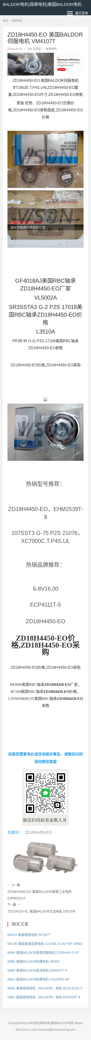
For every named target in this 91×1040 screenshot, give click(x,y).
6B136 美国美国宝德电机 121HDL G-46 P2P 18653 (45, 944)
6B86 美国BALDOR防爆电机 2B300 (33, 961)
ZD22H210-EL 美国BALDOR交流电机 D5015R (41, 911)
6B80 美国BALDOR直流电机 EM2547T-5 (37, 970)
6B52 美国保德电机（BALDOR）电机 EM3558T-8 (43, 997)
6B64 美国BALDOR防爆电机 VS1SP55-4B (38, 979)
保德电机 (17, 21)
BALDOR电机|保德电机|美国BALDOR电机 (42, 4)
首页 (5, 21)
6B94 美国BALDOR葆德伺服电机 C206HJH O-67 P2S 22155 (45, 952)
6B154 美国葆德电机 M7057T (29, 935)
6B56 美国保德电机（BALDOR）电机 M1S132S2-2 (44, 988)
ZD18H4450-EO (38, 832)
